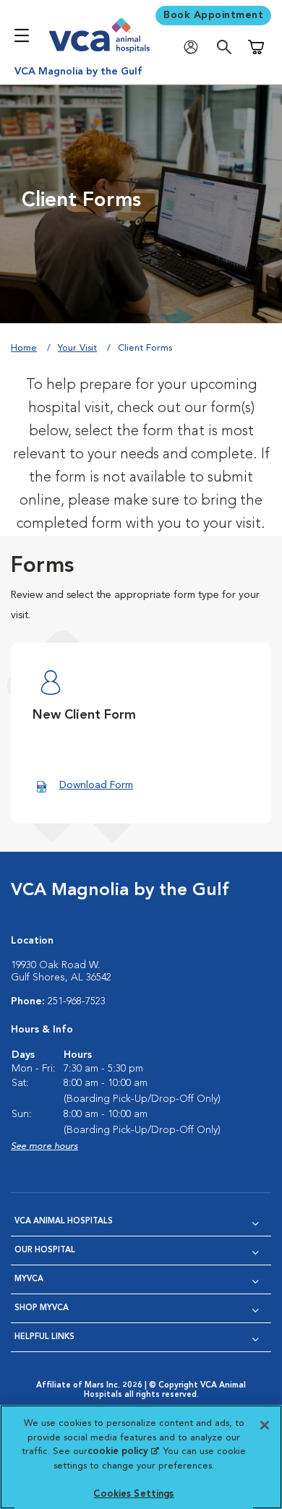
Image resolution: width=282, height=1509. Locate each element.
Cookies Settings (133, 1494)
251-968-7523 (77, 1001)
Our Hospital (44, 1250)
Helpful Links (44, 1337)
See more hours (44, 1146)
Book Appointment (213, 15)
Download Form (96, 785)
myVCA (28, 1279)
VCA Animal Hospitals (63, 1222)
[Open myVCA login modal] (194, 47)
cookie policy (122, 1451)
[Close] (265, 1425)
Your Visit (77, 348)
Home (24, 348)
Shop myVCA (41, 1308)
